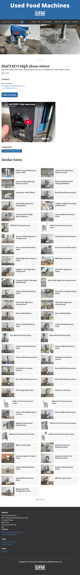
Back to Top (40, 499)
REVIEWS (66, 22)
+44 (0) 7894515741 (9, 534)
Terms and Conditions (9, 542)
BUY (39, 22)
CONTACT (75, 22)
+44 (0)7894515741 (9, 88)
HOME (33, 22)
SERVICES (58, 22)
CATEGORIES (47, 22)
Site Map (5, 552)
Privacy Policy (7, 544)
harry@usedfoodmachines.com (13, 86)
